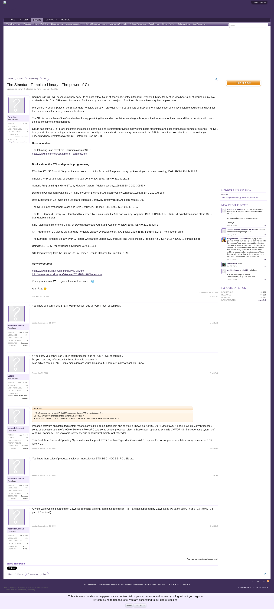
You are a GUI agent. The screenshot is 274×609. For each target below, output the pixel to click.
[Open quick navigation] (216, 79)
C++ (23, 89)
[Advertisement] (137, 51)
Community (51, 20)
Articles (24, 20)
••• (265, 226)
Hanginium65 (232, 239)
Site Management (199, 24)
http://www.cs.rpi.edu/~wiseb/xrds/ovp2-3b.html (58, 270)
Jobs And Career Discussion (96, 24)
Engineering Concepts (118, 24)
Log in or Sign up (259, 2)
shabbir (240, 209)
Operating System (13, 24)
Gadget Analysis (183, 24)
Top (263, 581)
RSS (268, 581)
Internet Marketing (41, 24)
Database (27, 24)
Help (251, 581)
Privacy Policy (263, 587)
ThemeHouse (41, 590)
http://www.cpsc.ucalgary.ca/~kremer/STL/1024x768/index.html (67, 274)
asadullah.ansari (16, 325)
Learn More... (140, 605)
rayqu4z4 (262, 300)
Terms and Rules (246, 587)
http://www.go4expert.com (19, 142)
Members (65, 20)
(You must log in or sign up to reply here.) (202, 559)
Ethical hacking (57, 24)
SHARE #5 (214, 476)
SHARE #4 (214, 449)
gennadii (230, 209)
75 (27, 126)
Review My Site (168, 24)
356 (27, 335)
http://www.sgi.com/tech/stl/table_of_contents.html (60, 153)
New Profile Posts (234, 205)
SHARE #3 (214, 373)
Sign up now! (243, 83)
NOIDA (25, 346)
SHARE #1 (214, 296)
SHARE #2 (214, 323)
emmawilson (232, 263)
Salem (11, 376)
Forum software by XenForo (26, 587)
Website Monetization (138, 24)
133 (27, 385)
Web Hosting (154, 24)
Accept (129, 605)
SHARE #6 (214, 526)
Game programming (73, 24)
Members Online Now (236, 190)
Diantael (224, 195)
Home (12, 20)
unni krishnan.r (233, 270)
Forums (37, 20)
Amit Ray (41, 89)
